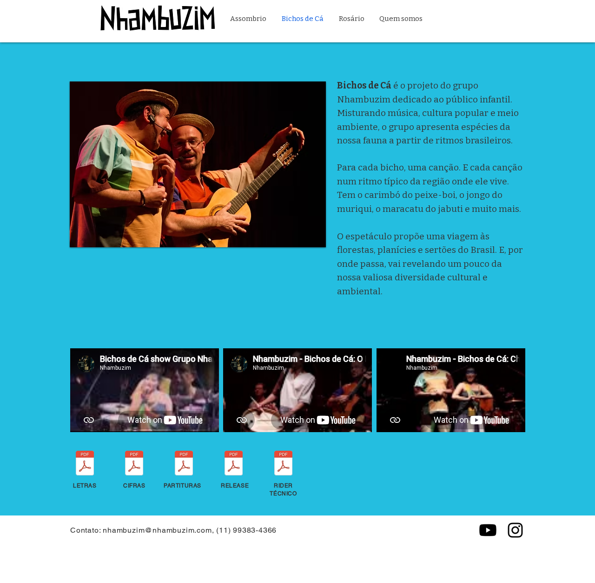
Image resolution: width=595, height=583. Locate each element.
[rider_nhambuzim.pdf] (283, 464)
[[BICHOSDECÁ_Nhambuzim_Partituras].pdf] (183, 464)
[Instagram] (515, 530)
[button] (198, 164)
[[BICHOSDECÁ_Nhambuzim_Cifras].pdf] (134, 464)
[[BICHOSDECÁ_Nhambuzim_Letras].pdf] (84, 464)
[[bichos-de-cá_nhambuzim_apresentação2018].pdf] (233, 464)
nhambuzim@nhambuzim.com (157, 530)
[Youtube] (488, 530)
